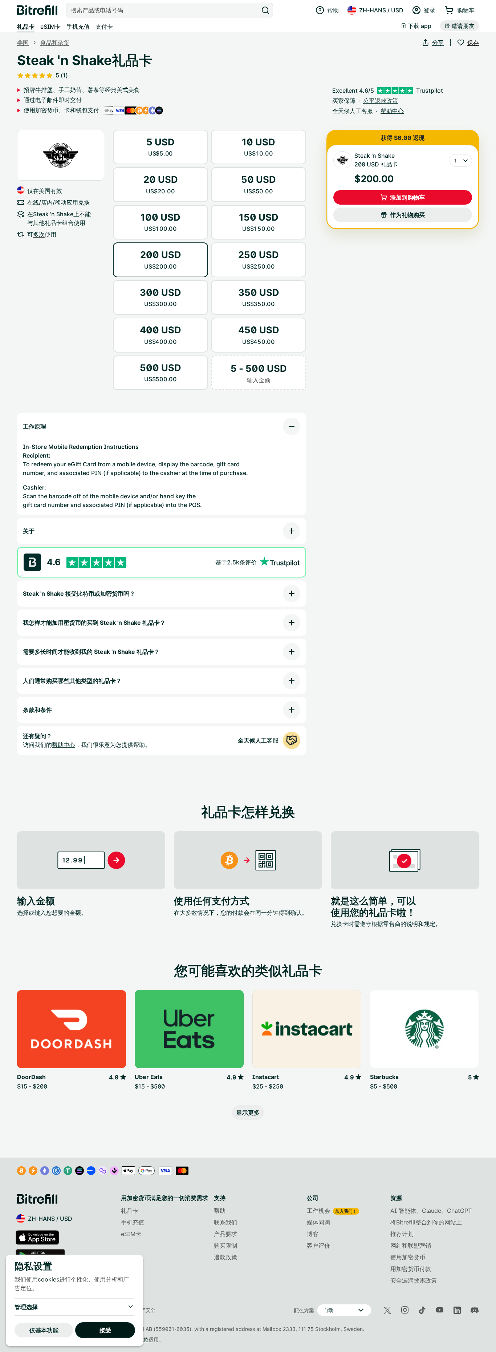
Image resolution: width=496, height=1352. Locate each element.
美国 (23, 42)
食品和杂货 (54, 42)
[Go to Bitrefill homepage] (37, 10)
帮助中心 (63, 744)
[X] (387, 1310)
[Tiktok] (422, 1310)
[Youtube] (439, 1310)
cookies (48, 1279)
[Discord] (474, 1310)
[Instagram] (405, 1310)
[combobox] (163, 10)
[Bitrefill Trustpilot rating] (96, 562)
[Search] (265, 10)
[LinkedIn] (457, 1310)
